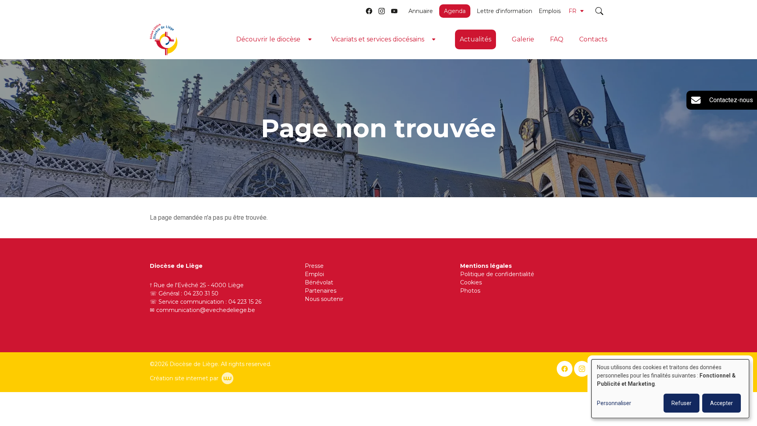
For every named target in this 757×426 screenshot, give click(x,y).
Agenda (455, 11)
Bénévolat (319, 282)
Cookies (471, 282)
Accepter (721, 403)
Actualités (475, 39)
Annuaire (420, 11)
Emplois (550, 11)
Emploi (314, 274)
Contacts (593, 39)
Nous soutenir (324, 299)
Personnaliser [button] (614, 403)
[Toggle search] (599, 11)
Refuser (681, 403)
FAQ (556, 39)
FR (572, 11)
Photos (470, 290)
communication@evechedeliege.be (205, 310)
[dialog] (670, 388)
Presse (314, 265)
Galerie (523, 39)
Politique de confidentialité (497, 274)
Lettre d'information (504, 11)
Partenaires (320, 290)
